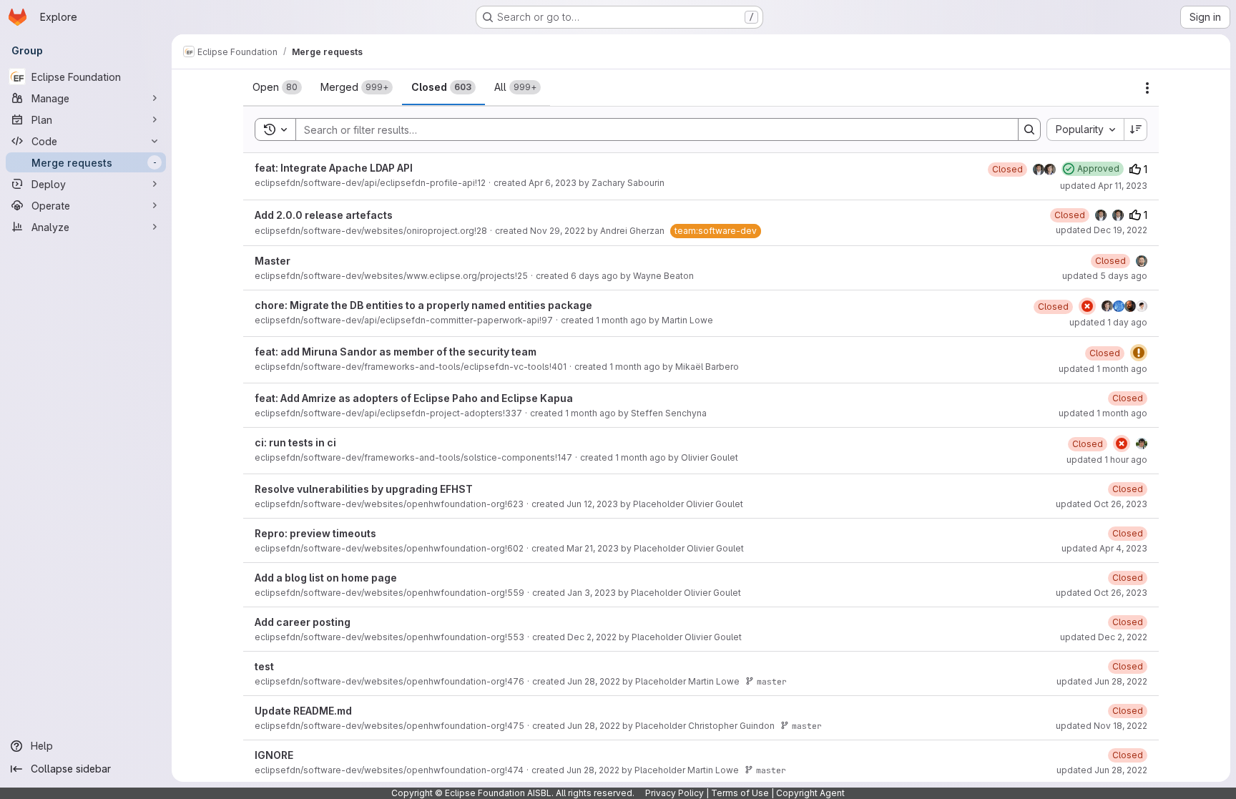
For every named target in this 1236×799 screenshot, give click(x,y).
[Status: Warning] (1138, 352)
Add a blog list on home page (326, 578)
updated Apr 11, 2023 (1103, 185)
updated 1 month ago (1103, 368)
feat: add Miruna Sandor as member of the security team (395, 351)
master (772, 681)
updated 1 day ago (1108, 322)
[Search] (1029, 129)
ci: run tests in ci (295, 442)
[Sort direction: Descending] (1135, 129)
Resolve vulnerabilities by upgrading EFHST (364, 489)
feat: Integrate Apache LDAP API (334, 168)
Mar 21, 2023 (592, 548)
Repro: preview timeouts (315, 533)
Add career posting (302, 622)
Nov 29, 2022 (557, 230)
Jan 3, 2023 (591, 592)
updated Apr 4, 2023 (1104, 548)
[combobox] (1085, 129)
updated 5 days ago (1104, 275)
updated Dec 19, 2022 (1101, 230)
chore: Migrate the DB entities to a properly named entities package (423, 305)
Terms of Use (740, 793)
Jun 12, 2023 (592, 504)
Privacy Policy (674, 793)
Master (272, 261)
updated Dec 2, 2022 (1103, 637)
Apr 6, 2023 (553, 182)
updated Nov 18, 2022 (1101, 725)
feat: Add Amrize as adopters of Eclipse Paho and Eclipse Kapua (414, 398)
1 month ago (621, 320)
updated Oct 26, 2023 (1101, 504)
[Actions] (1147, 88)
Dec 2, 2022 (592, 637)
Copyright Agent (810, 793)
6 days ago (594, 275)
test (264, 666)
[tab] (277, 87)
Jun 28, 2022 (593, 681)
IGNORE (274, 755)
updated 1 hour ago (1106, 459)
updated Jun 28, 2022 (1101, 681)
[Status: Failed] (1087, 306)
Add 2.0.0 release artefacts (324, 215)
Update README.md (303, 711)
